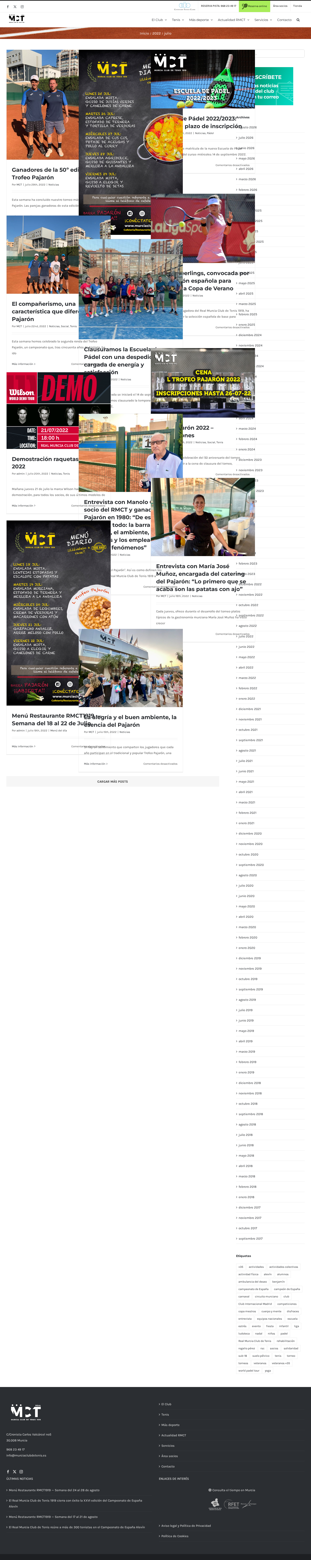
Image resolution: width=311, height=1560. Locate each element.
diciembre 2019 (250, 958)
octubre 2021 (248, 730)
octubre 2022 (248, 605)
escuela (292, 1318)
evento (256, 1326)
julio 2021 (246, 761)
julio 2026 (246, 138)
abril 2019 (246, 1041)
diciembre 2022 (250, 584)
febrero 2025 (248, 314)
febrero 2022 (248, 688)
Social (65, 326)
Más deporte (170, 1425)
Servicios (168, 1446)
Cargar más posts (112, 781)
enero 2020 (247, 948)
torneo (291, 1355)
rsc (262, 1348)
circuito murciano (266, 1296)
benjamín (278, 1281)
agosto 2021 (247, 750)
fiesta (270, 1326)
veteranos (260, 1363)
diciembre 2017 (249, 1207)
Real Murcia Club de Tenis (254, 1341)
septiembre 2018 (251, 1114)
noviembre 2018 (250, 1093)
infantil (284, 1326)
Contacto (168, 1466)
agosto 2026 (248, 127)
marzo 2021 (247, 802)
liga (296, 1326)
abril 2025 (246, 293)
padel (284, 1333)
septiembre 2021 (251, 740)
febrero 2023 (248, 563)
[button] (298, 19)
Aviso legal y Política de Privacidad (186, 1526)
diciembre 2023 (250, 460)
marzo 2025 (247, 304)
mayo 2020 (247, 906)
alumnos (283, 1274)
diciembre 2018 (250, 1083)
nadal (258, 1333)
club (286, 1296)
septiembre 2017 (251, 1238)
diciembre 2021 (250, 709)
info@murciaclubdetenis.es (26, 1455)
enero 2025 (247, 325)
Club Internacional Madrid (255, 1303)
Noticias (53, 184)
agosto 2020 (248, 875)
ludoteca (244, 1333)
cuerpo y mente (271, 1311)
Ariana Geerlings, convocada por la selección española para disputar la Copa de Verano (202, 281)
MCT (19, 184)
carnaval (243, 1296)
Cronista (16, 1434)
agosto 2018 (247, 1124)
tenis (278, 1355)
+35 (240, 1266)
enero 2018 (246, 1197)
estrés (242, 1326)
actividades (256, 1266)
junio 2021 (246, 771)
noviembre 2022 (251, 595)
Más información (22, 363)
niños (271, 1333)
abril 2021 (246, 792)
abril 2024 (246, 418)
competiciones (287, 1303)
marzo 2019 (247, 1051)
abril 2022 (246, 667)
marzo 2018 (247, 1176)
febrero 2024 (248, 439)
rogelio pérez (246, 1348)
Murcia (22, 1440)
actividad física (248, 1274)
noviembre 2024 (250, 345)
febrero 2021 (247, 813)
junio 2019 (246, 1020)
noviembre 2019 (250, 968)
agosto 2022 (248, 626)
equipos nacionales (269, 1318)
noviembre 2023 (251, 470)
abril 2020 (246, 917)
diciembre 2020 (250, 833)
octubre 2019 (248, 979)
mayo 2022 (247, 657)
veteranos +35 (281, 1363)
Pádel (210, 133)
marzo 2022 (247, 678)
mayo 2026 (247, 158)
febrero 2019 (247, 1062)
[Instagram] (21, 1471)
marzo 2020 (247, 927)
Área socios (169, 1456)
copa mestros (247, 1311)
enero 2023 (247, 574)
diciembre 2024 (250, 335)
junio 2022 (247, 647)
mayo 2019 (246, 1031)
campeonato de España (253, 1289)
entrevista (245, 1318)
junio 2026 (247, 148)
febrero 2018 (247, 1187)
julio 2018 (246, 1135)
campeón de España (287, 1289)
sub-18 (242, 1355)
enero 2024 (247, 449)
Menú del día (58, 730)
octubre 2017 (248, 1228)
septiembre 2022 (251, 615)
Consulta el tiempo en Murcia (233, 1490)
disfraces (293, 1311)
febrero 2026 (248, 190)
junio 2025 (246, 273)
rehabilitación (286, 1341)
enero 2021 (246, 823)
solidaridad (291, 1348)
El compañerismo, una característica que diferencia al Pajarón (56, 311)
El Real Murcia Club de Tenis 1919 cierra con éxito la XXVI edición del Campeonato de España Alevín (75, 1503)
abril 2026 (246, 169)
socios (274, 1348)
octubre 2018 (248, 1104)
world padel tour (248, 1370)
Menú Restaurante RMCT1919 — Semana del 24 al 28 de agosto (54, 1490)
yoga (268, 1370)
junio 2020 (247, 896)
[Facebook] (8, 1471)
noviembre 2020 (251, 844)
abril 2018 (246, 1166)
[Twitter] (14, 1471)
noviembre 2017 (250, 1218)
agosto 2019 (247, 1000)
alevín (268, 1274)
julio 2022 (246, 636)
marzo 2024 (247, 428)
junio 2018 (246, 1145)
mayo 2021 (246, 781)
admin (21, 473)
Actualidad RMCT (173, 1435)
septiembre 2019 (251, 989)
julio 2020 (246, 885)
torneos (243, 1363)
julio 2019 (246, 1010)
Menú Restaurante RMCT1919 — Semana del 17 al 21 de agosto (53, 1517)
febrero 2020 (248, 937)
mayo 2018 (246, 1155)
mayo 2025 (247, 283)
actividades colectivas (283, 1266)
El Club (166, 1404)
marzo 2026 (247, 179)
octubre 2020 (248, 854)
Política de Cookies (175, 1536)
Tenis (73, 326)
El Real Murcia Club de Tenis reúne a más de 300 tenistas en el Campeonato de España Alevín (77, 1527)
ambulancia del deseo (252, 1281)
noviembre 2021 (250, 719)
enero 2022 (247, 698)
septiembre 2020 (251, 865)
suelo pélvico (260, 1355)
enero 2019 (246, 1072)
